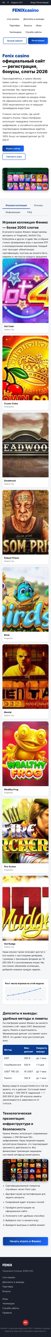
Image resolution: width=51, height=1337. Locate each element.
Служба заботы (34, 32)
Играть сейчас (13, 148)
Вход (33, 2)
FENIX (25, 10)
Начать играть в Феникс (25, 1241)
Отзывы (38, 205)
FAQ (29, 212)
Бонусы (28, 25)
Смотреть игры (14, 156)
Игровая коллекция (16, 205)
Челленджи (15, 32)
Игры (38, 25)
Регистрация (43, 2)
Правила (7, 1312)
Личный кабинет (15, 41)
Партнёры (15, 25)
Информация (13, 212)
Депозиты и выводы (33, 19)
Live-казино (13, 19)
